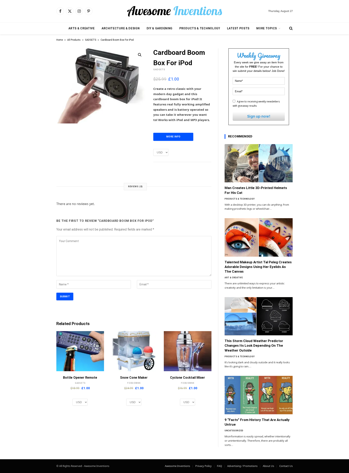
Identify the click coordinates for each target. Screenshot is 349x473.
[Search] (290, 28)
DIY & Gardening (160, 28)
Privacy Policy (203, 466)
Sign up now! (258, 116)
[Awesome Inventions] (174, 11)
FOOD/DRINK (134, 383)
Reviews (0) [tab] (135, 186)
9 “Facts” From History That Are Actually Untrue (257, 422)
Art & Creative (234, 277)
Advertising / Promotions (242, 466)
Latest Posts (238, 28)
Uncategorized (234, 430)
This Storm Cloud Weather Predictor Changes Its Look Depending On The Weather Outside (254, 345)
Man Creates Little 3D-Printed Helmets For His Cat (256, 190)
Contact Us (286, 466)
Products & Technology (199, 28)
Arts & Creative (81, 28)
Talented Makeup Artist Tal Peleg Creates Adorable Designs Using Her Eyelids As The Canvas (258, 266)
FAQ (219, 466)
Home (59, 39)
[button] (139, 54)
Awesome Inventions (177, 466)
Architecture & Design (121, 28)
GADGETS (90, 39)
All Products (74, 39)
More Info (173, 136)
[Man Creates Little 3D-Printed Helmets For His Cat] (259, 163)
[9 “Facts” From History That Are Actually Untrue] (259, 395)
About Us (268, 466)
